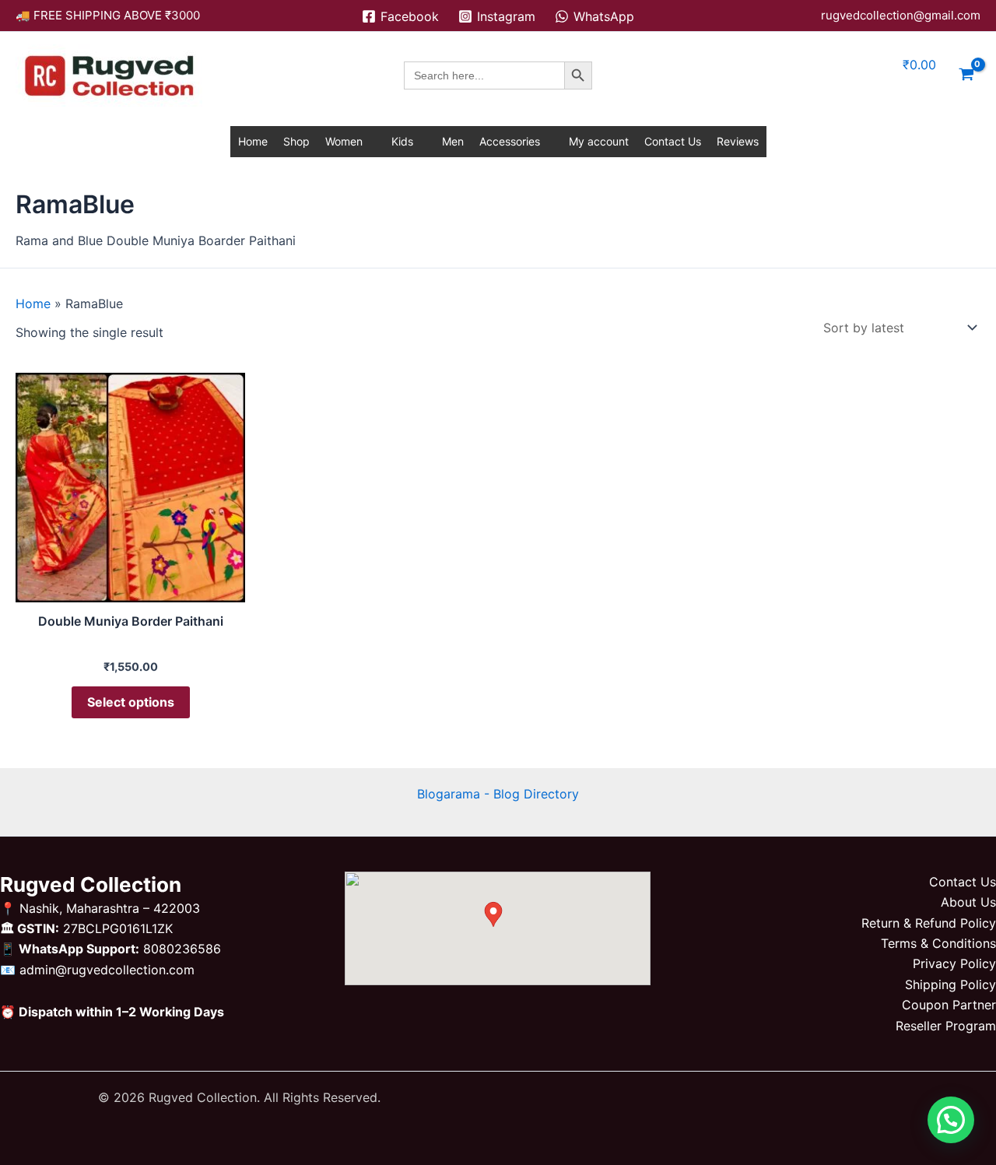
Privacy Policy (954, 963)
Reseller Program (946, 1025)
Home (253, 141)
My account (599, 141)
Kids (402, 141)
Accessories (509, 141)
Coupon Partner (949, 1004)
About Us (968, 902)
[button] (951, 1120)
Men (453, 141)
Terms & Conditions (938, 943)
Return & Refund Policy (928, 923)
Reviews (738, 141)
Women (344, 141)
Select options (130, 702)
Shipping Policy (950, 984)
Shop (296, 141)
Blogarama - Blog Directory (498, 794)
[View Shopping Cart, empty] (966, 75)
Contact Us (672, 141)
